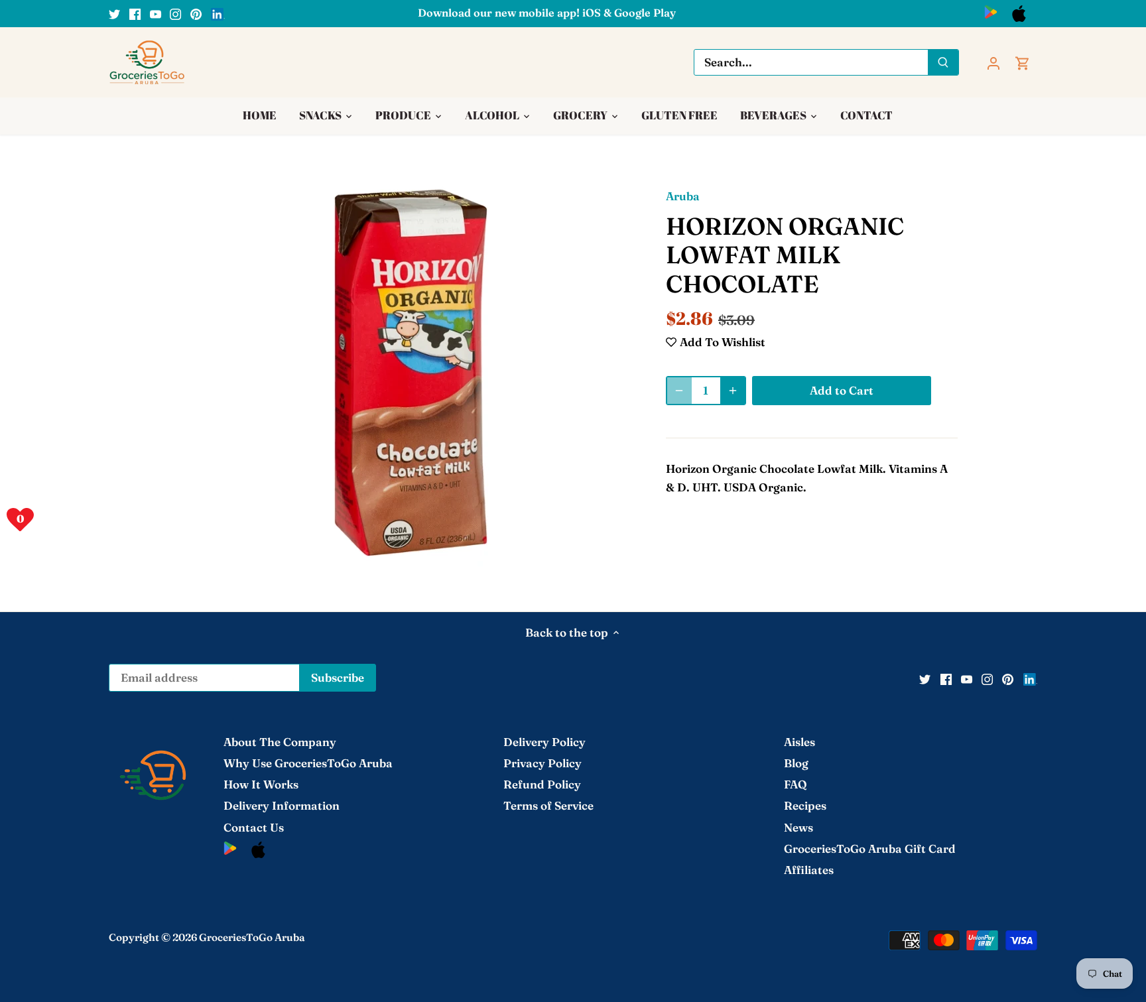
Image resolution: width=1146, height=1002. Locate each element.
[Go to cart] (1023, 62)
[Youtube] (155, 13)
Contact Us (253, 827)
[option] (411, 373)
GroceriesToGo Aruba (252, 937)
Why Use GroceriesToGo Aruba (308, 763)
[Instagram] (175, 13)
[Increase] (732, 391)
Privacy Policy (542, 763)
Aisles (799, 742)
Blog (796, 763)
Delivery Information (281, 805)
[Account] (993, 62)
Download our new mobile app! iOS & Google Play (547, 12)
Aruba (683, 196)
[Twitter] (114, 13)
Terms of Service (548, 805)
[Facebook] (135, 13)
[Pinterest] (196, 13)
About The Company (279, 742)
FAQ (795, 784)
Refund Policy (542, 784)
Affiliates (809, 870)
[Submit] (943, 62)
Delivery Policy (544, 742)
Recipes (805, 805)
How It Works (260, 784)
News (798, 827)
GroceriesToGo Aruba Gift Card (870, 848)
